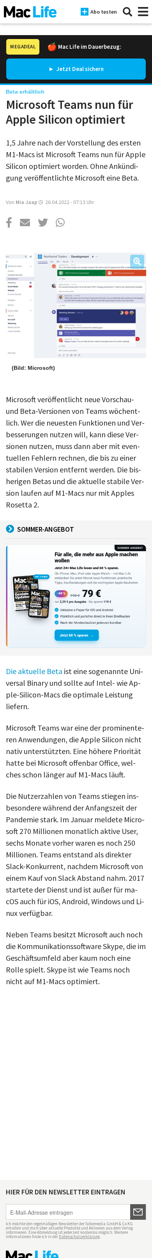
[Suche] (127, 11)
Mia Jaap (26, 202)
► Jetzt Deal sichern (76, 69)
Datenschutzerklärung (79, 1236)
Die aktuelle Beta (34, 671)
